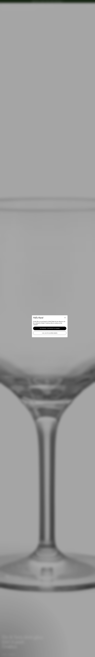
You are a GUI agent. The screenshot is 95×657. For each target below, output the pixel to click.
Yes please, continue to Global (50, 328)
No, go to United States (49, 333)
